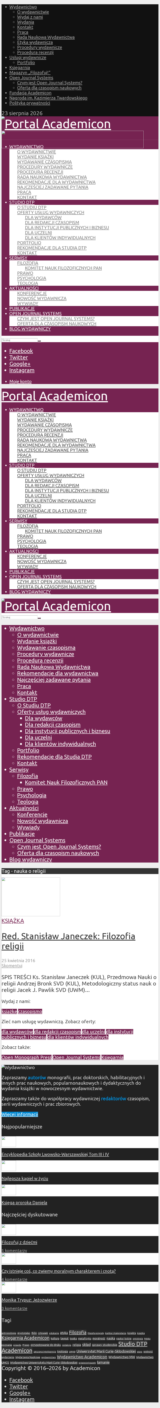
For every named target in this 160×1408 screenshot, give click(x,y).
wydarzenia (8, 1357)
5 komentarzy (14, 1250)
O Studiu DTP (31, 207)
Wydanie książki (35, 156)
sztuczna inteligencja (45, 1351)
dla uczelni (93, 1031)
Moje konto (20, 381)
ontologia (138, 1338)
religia (76, 1345)
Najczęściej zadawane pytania (52, 187)
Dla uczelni (38, 232)
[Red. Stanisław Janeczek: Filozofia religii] (31, 914)
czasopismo (30, 1011)
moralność (98, 1338)
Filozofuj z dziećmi (19, 1242)
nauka (111, 1338)
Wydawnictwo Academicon (82, 1356)
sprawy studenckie (104, 1345)
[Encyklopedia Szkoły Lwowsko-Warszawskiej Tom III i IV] (9, 1145)
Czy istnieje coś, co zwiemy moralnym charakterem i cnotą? (59, 1271)
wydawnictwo (48, 1357)
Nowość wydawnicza (42, 298)
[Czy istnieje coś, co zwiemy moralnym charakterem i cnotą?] (9, 1262)
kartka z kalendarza (115, 1333)
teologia (62, 1351)
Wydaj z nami (30, 16)
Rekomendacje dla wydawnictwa (56, 182)
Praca (22, 32)
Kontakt (25, 27)
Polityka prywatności (29, 102)
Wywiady (27, 303)
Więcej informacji (20, 1114)
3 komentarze (14, 1308)
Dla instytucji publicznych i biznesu (67, 227)
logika (73, 1338)
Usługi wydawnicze (27, 57)
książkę (9, 1011)
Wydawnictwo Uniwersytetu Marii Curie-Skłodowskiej (43, 1362)
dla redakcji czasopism (57, 1031)
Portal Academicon (55, 396)
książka (141, 1333)
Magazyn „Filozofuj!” (30, 72)
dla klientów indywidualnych (77, 1037)
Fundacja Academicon (30, 92)
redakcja (66, 1345)
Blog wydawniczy (30, 328)
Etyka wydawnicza (35, 42)
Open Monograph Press (27, 1057)
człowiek (43, 1333)
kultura (55, 1338)
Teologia (27, 283)
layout (64, 1338)
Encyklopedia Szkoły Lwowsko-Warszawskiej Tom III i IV (55, 1154)
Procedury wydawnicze (39, 47)
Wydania (25, 21)
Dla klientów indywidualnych (60, 237)
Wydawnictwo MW (121, 1357)
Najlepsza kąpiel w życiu (25, 1178)
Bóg (34, 1333)
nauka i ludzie (124, 1338)
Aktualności (24, 288)
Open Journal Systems (31, 77)
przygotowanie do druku (46, 1345)
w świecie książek (87, 1363)
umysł (72, 1351)
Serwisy (18, 257)
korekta (131, 1333)
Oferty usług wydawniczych (50, 212)
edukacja (54, 1333)
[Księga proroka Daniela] (9, 1193)
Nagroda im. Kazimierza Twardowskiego (48, 97)
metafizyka (84, 1338)
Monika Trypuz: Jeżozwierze (29, 1299)
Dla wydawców (43, 217)
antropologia (9, 1333)
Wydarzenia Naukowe (27, 1357)
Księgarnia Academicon (26, 1337)
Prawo (25, 273)
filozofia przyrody (96, 1333)
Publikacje (22, 308)
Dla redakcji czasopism (52, 222)
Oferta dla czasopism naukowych (49, 87)
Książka (13, 920)
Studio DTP (22, 202)
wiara (139, 1352)
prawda (17, 1345)
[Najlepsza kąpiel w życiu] (9, 1169)
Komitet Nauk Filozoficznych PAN (63, 268)
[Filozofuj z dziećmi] (9, 1233)
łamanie (103, 1362)
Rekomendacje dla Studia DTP (52, 247)
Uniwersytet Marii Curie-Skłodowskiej (106, 1351)
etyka (64, 1333)
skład (86, 1345)
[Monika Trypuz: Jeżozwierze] (9, 1290)
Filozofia (27, 262)
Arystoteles (23, 1333)
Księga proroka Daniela (24, 1202)
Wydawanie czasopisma (44, 161)
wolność (148, 1351)
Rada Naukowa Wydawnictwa (46, 37)
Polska (147, 1339)
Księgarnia (19, 67)
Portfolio (26, 62)
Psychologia (31, 278)
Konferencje (32, 293)
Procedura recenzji (35, 52)
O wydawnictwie (33, 11)
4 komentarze (14, 1279)
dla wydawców (17, 1031)
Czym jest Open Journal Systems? (49, 82)
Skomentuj (12, 965)
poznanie (7, 1345)
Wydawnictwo (23, 6)
